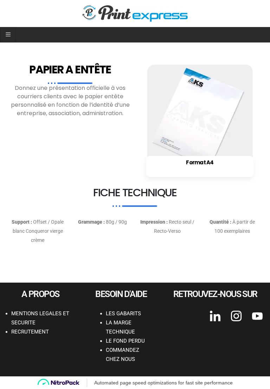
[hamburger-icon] (8, 34)
